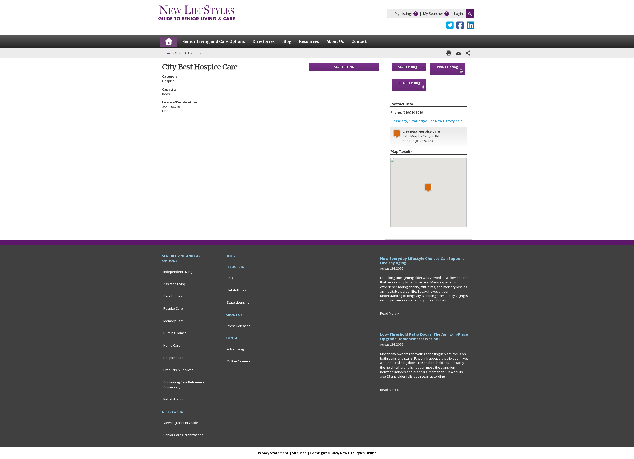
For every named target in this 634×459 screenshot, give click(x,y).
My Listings (404, 13)
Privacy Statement (273, 453)
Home (167, 53)
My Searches (433, 13)
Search (470, 13)
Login (458, 13)
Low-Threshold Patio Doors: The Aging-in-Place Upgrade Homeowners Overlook (424, 336)
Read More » (389, 313)
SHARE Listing (409, 83)
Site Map (299, 453)
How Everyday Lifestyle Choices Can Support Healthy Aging (422, 260)
